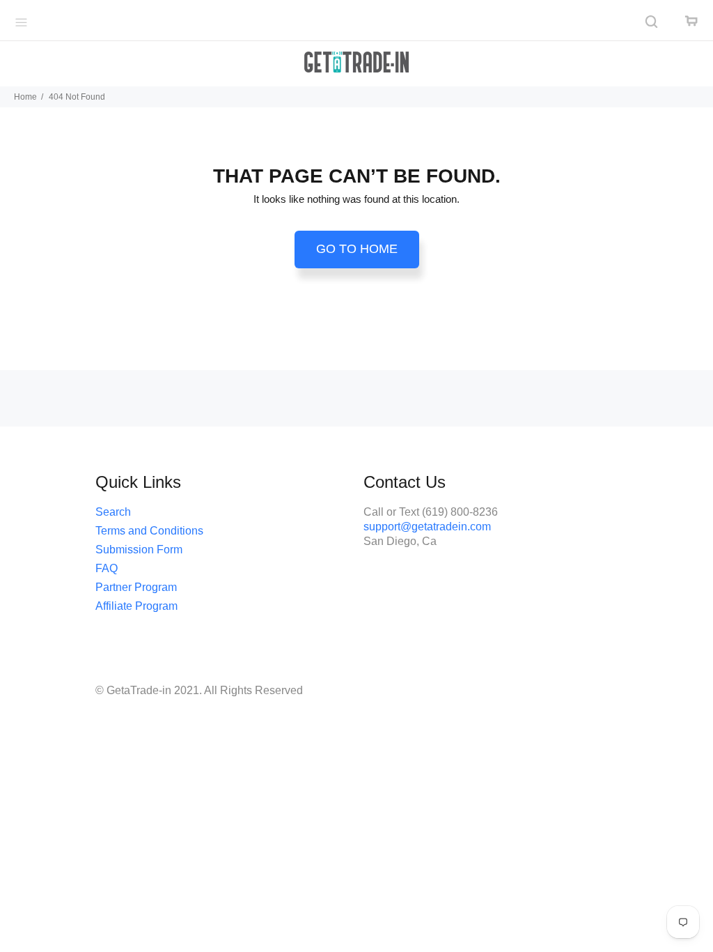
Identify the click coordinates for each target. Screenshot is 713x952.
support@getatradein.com (427, 526)
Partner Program (136, 587)
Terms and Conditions (149, 531)
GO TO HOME (357, 249)
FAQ (106, 568)
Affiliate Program (136, 606)
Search (113, 512)
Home (25, 97)
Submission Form (138, 549)
